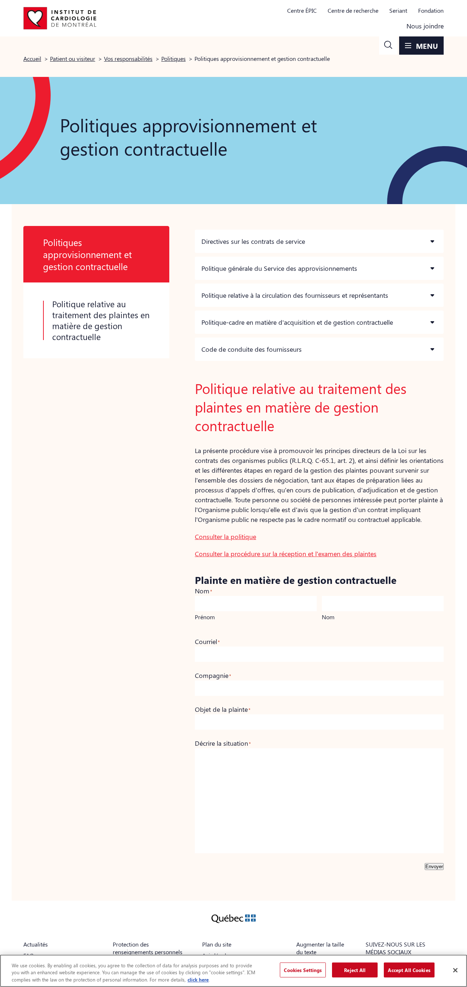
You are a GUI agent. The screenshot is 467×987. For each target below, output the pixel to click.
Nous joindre (425, 26)
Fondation (431, 10)
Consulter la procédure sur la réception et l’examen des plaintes (286, 553)
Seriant (398, 10)
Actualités (35, 944)
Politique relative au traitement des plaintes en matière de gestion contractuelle (101, 320)
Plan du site (216, 944)
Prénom (205, 617)
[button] (388, 45)
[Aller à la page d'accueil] (59, 18)
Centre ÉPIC (302, 10)
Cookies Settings (303, 970)
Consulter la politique (225, 536)
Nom (328, 617)
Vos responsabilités (128, 58)
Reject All (355, 970)
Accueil (32, 58)
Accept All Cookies (409, 970)
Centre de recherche (353, 10)
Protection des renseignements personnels (147, 948)
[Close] (455, 970)
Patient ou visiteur (72, 58)
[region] (233, 971)
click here (198, 979)
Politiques (173, 58)
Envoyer (434, 866)
